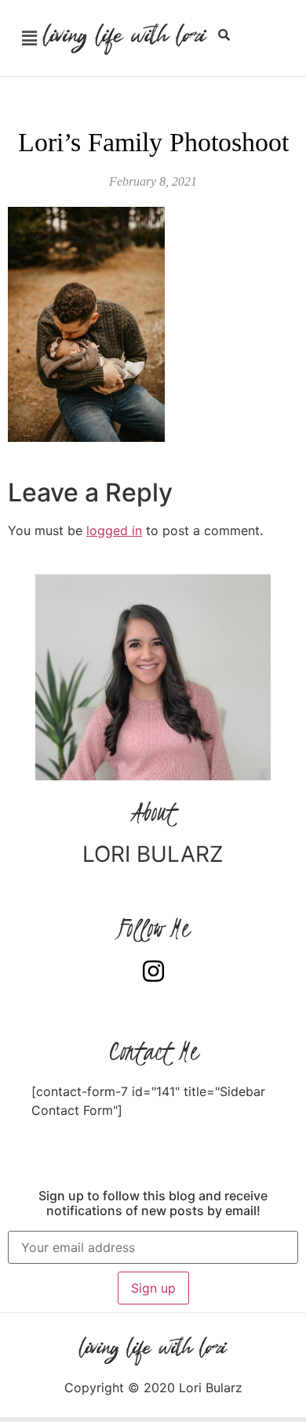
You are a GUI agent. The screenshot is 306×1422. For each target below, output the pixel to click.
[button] (29, 38)
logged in (114, 530)
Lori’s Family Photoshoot (153, 142)
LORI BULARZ (153, 854)
